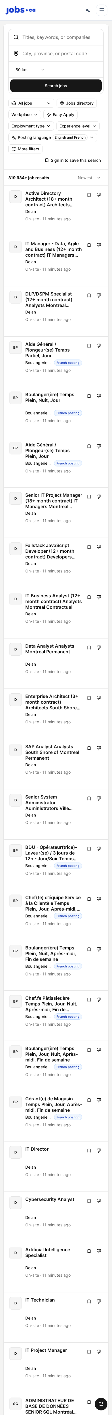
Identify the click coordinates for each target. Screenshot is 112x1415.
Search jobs (56, 85)
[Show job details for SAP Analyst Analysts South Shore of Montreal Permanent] (56, 764)
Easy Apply (63, 114)
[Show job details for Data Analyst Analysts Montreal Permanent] (56, 663)
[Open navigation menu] (101, 10)
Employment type (28, 125)
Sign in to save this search (76, 160)
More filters (28, 148)
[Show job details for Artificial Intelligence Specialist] (56, 1267)
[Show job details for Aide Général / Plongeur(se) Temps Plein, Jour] (56, 462)
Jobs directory (80, 103)
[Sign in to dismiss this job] (98, 194)
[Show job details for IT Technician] (56, 1317)
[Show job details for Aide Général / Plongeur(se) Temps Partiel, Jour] (56, 362)
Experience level (74, 125)
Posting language (52, 137)
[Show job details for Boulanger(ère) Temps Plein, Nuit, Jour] (56, 412)
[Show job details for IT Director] (56, 1166)
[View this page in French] (88, 10)
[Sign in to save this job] (89, 194)
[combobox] (60, 37)
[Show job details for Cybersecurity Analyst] (56, 1217)
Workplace (21, 114)
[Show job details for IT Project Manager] (56, 1368)
